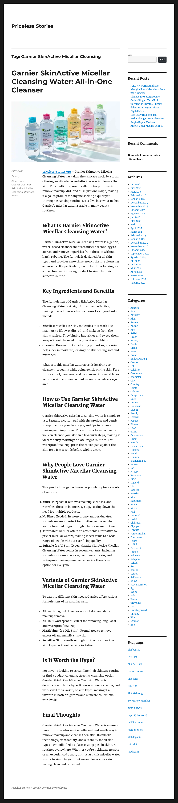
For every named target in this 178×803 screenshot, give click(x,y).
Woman (135, 621)
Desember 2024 (139, 242)
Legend (135, 482)
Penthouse (136, 537)
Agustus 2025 (138, 213)
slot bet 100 (134, 649)
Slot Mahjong (135, 693)
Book (133, 351)
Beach (134, 336)
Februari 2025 (138, 235)
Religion (135, 559)
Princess (135, 555)
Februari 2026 (138, 195)
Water (14, 195)
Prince (134, 551)
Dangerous (137, 395)
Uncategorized (139, 610)
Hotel (134, 453)
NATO (134, 519)
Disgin (134, 409)
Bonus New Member (139, 700)
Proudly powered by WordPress (50, 787)
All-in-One (17, 181)
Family (134, 413)
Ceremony (136, 373)
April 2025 (136, 228)
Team (134, 599)
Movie (134, 504)
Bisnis (134, 347)
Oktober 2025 (138, 210)
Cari (130, 54)
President (136, 548)
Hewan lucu (137, 446)
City (133, 380)
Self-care (136, 577)
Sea (132, 566)
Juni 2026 (136, 188)
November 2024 (139, 246)
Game (134, 431)
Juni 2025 (136, 220)
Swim (134, 591)
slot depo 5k (134, 737)
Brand (134, 355)
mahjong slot (135, 729)
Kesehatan (136, 475)
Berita (134, 344)
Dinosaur (136, 406)
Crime (134, 387)
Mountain (136, 500)
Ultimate (29, 191)
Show (134, 581)
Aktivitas (135, 315)
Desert (134, 402)
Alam (133, 318)
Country (135, 384)
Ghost (134, 438)
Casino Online (135, 671)
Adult (133, 311)
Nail (133, 511)
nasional (135, 515)
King (133, 479)
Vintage (135, 613)
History (135, 449)
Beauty (15, 176)
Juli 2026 (135, 184)
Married (135, 493)
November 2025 (139, 206)
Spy (133, 588)
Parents (135, 530)
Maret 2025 (137, 231)
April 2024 (136, 271)
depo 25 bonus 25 (137, 715)
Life (133, 486)
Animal (135, 322)
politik (134, 544)
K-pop (134, 471)
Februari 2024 (138, 279)
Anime (134, 326)
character (136, 377)
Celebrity (135, 369)
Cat (132, 366)
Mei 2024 (136, 268)
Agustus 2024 (138, 257)
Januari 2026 (138, 199)
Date (133, 398)
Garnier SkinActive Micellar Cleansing (22, 188)
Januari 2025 (138, 239)
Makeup (135, 489)
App (133, 329)
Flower (134, 424)
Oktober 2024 (138, 250)
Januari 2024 (138, 282)
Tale (133, 595)
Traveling (136, 602)
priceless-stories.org (56, 171)
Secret (134, 573)
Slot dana (133, 678)
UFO (133, 606)
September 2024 (140, 253)
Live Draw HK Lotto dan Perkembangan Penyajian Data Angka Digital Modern (147, 118)
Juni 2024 (136, 264)
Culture (135, 391)
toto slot (132, 744)
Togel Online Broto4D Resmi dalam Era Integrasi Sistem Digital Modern (146, 108)
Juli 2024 (135, 261)
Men (133, 497)
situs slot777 (135, 708)
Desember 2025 (139, 202)
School (134, 562)
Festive (134, 420)
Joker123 (132, 686)
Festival (135, 417)
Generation (137, 435)
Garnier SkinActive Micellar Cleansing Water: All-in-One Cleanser (61, 81)
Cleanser (16, 184)
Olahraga (135, 522)
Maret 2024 (137, 275)
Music (134, 508)
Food (133, 428)
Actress (135, 307)
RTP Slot (132, 657)
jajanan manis (138, 460)
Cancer (134, 362)
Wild (133, 617)
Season (135, 570)
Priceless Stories (32, 26)
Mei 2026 (136, 191)
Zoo (133, 624)
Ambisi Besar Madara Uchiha (147, 125)
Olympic (135, 526)
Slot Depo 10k (135, 664)
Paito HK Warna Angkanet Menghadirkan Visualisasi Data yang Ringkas (148, 89)
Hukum (135, 457)
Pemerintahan (138, 533)
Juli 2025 (135, 217)
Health (134, 442)
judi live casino (136, 722)
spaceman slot (139, 584)
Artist (134, 333)
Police (134, 540)
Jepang (134, 464)
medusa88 (133, 751)
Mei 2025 (136, 224)
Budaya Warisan (139, 358)
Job (132, 468)
